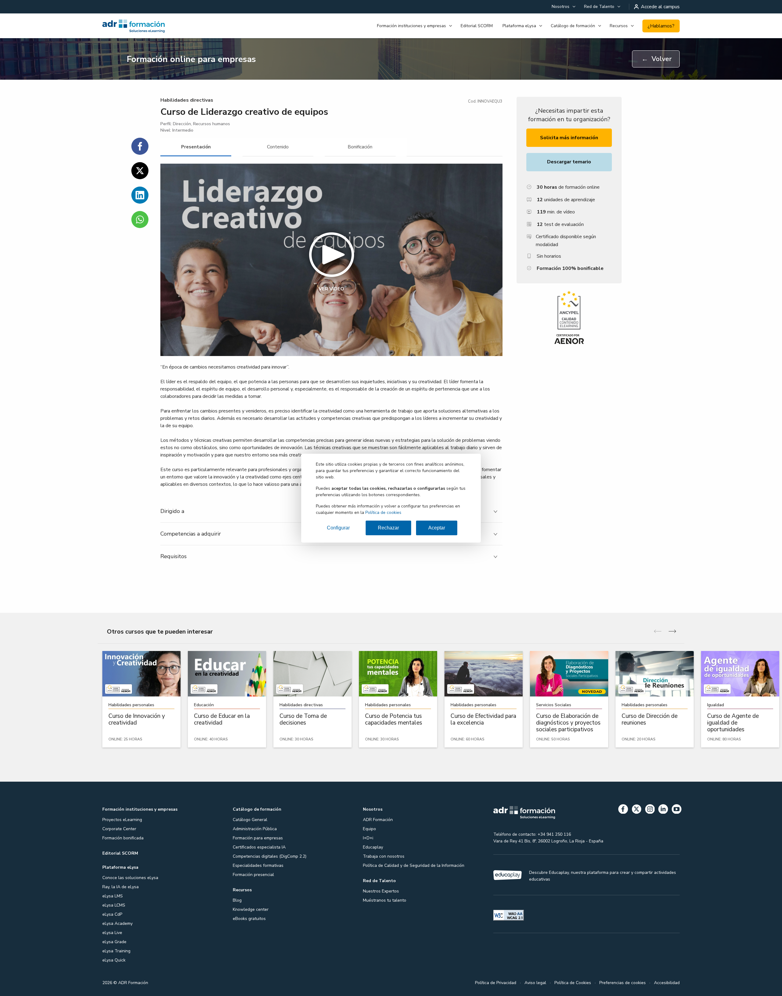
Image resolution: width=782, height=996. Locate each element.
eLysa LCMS (113, 905)
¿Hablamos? (661, 26)
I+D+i (368, 838)
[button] (331, 260)
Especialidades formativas (258, 865)
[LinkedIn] (663, 810)
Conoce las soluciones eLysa (130, 878)
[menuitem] (563, 6)
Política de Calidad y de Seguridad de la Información (413, 865)
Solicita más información (569, 137)
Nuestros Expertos (381, 891)
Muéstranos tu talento (384, 900)
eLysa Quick (114, 960)
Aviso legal (535, 983)
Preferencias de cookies (622, 983)
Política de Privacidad (495, 983)
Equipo (369, 829)
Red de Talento (599, 6)
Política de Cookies (572, 983)
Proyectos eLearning (122, 820)
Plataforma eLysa (519, 26)
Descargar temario (569, 161)
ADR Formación (378, 820)
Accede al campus (660, 6)
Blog (237, 900)
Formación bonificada (123, 838)
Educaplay (373, 847)
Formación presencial (253, 875)
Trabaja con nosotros (383, 856)
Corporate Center (119, 829)
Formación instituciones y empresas (411, 26)
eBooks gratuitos (249, 918)
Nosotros (560, 6)
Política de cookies (383, 512)
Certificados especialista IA (259, 847)
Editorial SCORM (477, 26)
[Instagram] (650, 810)
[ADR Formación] (146, 26)
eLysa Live (112, 933)
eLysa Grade (114, 942)
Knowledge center (251, 909)
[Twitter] (636, 810)
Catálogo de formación (573, 26)
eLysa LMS (112, 896)
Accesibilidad (667, 983)
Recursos (619, 26)
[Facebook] (623, 810)
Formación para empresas (258, 838)
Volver (656, 59)
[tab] (195, 147)
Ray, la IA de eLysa (120, 887)
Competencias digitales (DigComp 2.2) (269, 856)
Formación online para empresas (191, 59)
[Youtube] (677, 810)
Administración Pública (255, 829)
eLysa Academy (117, 923)
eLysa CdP (112, 914)
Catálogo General (250, 820)
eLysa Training (116, 951)
